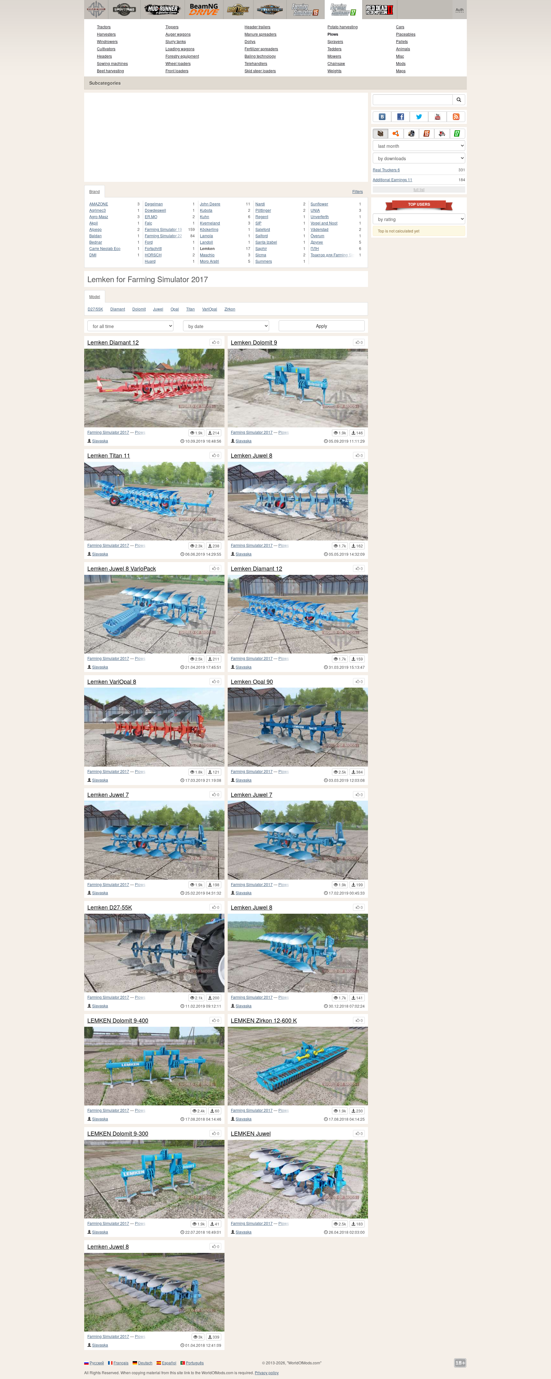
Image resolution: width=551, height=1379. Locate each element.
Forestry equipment (182, 56)
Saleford (262, 229)
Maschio (207, 254)
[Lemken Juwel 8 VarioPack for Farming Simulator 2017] (154, 614)
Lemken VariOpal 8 (111, 681)
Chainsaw (336, 63)
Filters (357, 191)
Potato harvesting (342, 26)
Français (121, 1362)
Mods (401, 63)
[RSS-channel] (456, 116)
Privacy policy (267, 1372)
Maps (401, 70)
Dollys (250, 41)
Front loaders (176, 70)
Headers (104, 56)
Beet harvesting (110, 70)
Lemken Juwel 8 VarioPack (121, 568)
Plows (332, 34)
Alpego (95, 229)
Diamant (117, 308)
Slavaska (100, 440)
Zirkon (229, 308)
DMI (92, 254)
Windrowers (107, 41)
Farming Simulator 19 (163, 229)
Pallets (402, 41)
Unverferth (320, 216)
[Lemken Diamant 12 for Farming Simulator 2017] (298, 614)
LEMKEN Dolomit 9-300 (117, 1133)
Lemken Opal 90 (252, 681)
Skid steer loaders (260, 70)
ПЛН (315, 248)
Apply (321, 326)
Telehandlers (256, 63)
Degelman (154, 203)
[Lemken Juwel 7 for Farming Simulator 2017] (298, 840)
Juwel (158, 308)
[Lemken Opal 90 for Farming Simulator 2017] (298, 727)
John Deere (210, 203)
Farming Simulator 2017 (108, 432)
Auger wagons (178, 34)
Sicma (260, 254)
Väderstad (319, 229)
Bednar (95, 242)
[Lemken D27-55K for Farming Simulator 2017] (154, 953)
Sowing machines (112, 63)
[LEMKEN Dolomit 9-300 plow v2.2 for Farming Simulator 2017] (154, 1179)
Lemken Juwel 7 (108, 794)
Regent (261, 216)
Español (169, 1362)
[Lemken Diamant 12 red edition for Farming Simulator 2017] (154, 388)
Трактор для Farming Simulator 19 (333, 254)
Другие (317, 242)
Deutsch (145, 1362)
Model (94, 296)
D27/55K (95, 308)
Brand (94, 191)
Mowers (334, 56)
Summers (263, 261)
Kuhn (204, 216)
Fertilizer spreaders (261, 48)
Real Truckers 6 (386, 169)
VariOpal (209, 308)
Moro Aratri (209, 261)
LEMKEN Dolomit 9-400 (117, 1020)
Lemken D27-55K (109, 907)
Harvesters (106, 34)
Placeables (405, 34)
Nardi (260, 203)
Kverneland (210, 222)
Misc (400, 56)
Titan (190, 308)
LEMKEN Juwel (251, 1133)
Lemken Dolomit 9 (254, 342)
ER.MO (151, 216)
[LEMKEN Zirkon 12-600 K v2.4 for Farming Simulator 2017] (298, 1066)
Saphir (261, 248)
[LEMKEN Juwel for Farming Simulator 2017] (298, 1179)
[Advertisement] (226, 137)
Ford (149, 242)
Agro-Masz (98, 216)
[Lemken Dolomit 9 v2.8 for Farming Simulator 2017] (298, 388)
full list (419, 189)
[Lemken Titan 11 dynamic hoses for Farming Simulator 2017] (154, 501)
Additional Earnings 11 (392, 179)
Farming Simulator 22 (163, 235)
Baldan (95, 235)
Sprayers (335, 41)
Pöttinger (263, 210)
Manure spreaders (260, 34)
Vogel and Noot (324, 222)
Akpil (93, 222)
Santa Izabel (266, 242)
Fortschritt (153, 248)
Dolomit (139, 308)
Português (195, 1362)
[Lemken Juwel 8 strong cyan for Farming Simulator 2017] (298, 501)
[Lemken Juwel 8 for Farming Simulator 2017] (154, 1292)
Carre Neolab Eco (105, 248)
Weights (334, 70)
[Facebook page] (400, 116)
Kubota (206, 210)
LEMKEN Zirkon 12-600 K (264, 1020)
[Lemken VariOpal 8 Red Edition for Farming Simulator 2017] (154, 727)
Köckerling (209, 229)
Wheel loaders (178, 63)
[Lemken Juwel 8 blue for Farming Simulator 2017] (298, 953)
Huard (150, 261)
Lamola (206, 235)
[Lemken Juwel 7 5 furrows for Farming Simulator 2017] (154, 840)
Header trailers (257, 26)
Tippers (172, 26)
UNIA (315, 210)
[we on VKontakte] (382, 116)
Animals (403, 48)
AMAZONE (98, 203)
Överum (317, 235)
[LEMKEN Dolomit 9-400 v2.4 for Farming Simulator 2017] (154, 1066)
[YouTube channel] (437, 116)
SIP (258, 222)
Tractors (104, 26)
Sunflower (319, 203)
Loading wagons (180, 48)
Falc (148, 222)
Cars (400, 26)
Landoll (206, 242)
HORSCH (153, 254)
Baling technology (260, 56)
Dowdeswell (155, 210)
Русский (97, 1362)
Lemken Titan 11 (108, 455)
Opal (175, 308)
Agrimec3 (97, 210)
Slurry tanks (175, 41)
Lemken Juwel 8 (251, 455)
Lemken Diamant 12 (113, 342)
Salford (261, 235)
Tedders (334, 48)
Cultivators (106, 48)
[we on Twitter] (419, 116)
